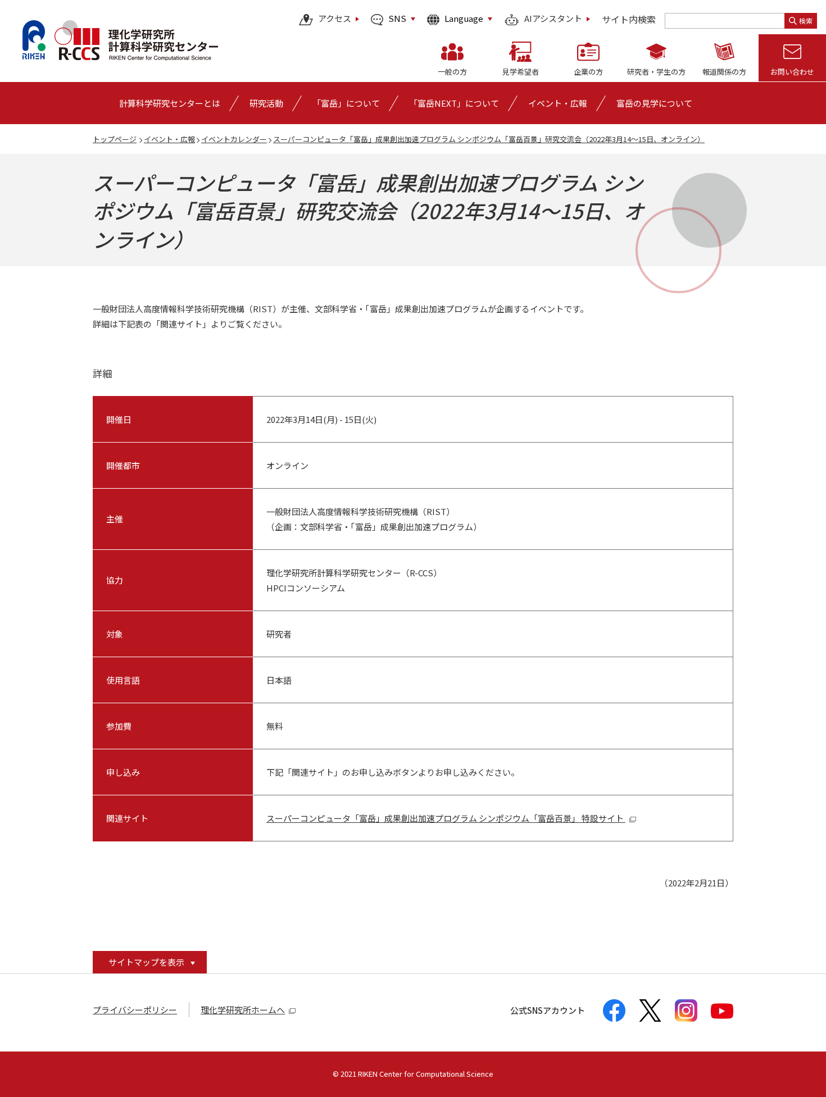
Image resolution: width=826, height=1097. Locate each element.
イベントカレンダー (234, 139)
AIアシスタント (553, 19)
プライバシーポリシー (135, 1010)
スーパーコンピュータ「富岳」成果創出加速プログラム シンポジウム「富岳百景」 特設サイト (445, 818)
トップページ (115, 139)
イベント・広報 (169, 139)
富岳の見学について (654, 103)
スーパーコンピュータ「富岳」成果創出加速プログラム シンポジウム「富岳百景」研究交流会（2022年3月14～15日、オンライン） (489, 139)
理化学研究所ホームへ (243, 1010)
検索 (806, 20)
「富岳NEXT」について (454, 103)
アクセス (334, 19)
